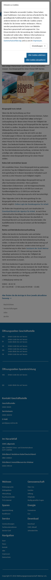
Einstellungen (37, 46)
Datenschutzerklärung (12, 41)
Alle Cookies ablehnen (36, 55)
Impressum (37, 41)
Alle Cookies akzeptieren (35, 60)
